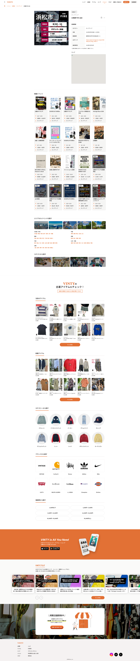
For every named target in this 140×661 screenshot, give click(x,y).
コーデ (99, 2)
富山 (38, 243)
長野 (48, 243)
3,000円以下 (52, 507)
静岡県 (13, 6)
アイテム (94, 2)
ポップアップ (19, 6)
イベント (105, 2)
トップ (83, 2)
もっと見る (70, 344)
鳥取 (72, 233)
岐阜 (51, 243)
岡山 (77, 233)
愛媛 (77, 238)
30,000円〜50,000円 (52, 518)
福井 (43, 243)
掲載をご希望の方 (117, 2)
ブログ (109, 2)
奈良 (48, 247)
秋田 (42, 233)
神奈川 (51, 238)
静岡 (54, 243)
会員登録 (134, 2)
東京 (48, 238)
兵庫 (46, 247)
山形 (49, 233)
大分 (82, 243)
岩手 (44, 233)
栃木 (38, 238)
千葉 (46, 238)
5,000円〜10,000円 (52, 513)
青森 (39, 233)
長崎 (77, 243)
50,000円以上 (87, 518)
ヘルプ (29, 646)
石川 (41, 243)
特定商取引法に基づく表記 (33, 653)
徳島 (72, 238)
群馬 (41, 238)
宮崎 (85, 243)
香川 (75, 238)
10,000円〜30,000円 (87, 513)
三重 (35, 247)
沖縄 (91, 243)
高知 (80, 238)
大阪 (43, 247)
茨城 (35, 238)
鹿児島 (88, 243)
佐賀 (75, 243)
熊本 (80, 243)
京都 (41, 247)
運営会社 (30, 655)
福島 (52, 233)
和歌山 (51, 247)
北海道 (35, 233)
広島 (80, 233)
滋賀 (38, 247)
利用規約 (30, 648)
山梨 (46, 243)
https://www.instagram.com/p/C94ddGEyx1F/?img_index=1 (95, 40)
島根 (75, 233)
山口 (82, 233)
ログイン (126, 2)
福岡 (72, 243)
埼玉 (43, 238)
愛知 (56, 243)
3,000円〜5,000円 (87, 507)
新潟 (35, 243)
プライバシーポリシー (32, 651)
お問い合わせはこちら (57, 627)
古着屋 (88, 2)
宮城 (47, 233)
